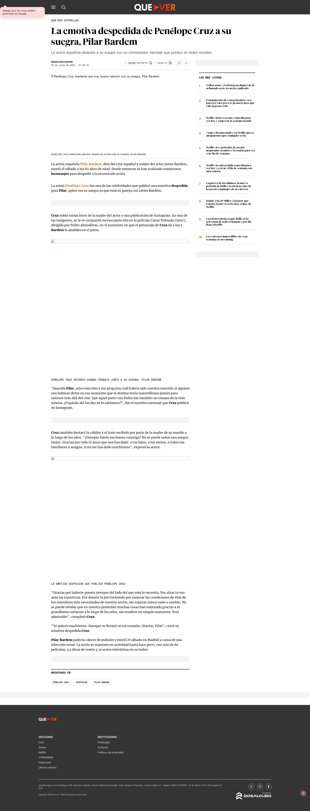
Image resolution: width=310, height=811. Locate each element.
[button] (53, 7)
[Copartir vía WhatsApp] (179, 63)
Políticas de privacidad (110, 752)
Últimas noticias (48, 767)
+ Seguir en (161, 63)
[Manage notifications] (303, 793)
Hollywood (45, 762)
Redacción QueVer (62, 62)
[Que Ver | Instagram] (260, 786)
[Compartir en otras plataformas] (186, 63)
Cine (41, 742)
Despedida (81, 682)
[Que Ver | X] (251, 786)
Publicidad (103, 742)
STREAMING (46, 757)
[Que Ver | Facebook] (268, 786)
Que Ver (56, 20)
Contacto (103, 747)
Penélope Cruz (77, 186)
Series (42, 747)
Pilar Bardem (90, 164)
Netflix (42, 752)
